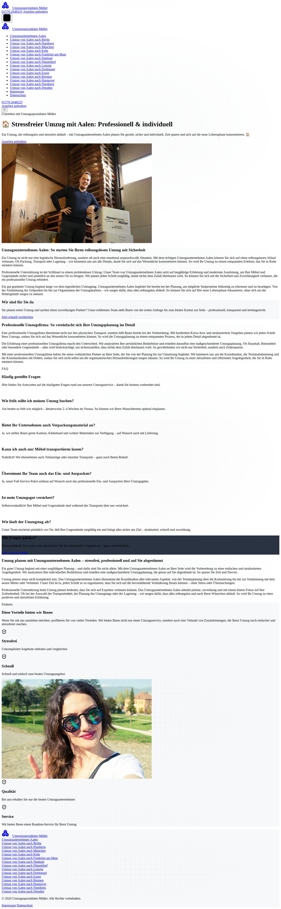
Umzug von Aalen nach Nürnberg (32, 84)
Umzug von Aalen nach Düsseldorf (33, 62)
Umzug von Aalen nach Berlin (30, 39)
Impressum (17, 91)
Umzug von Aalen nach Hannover (32, 80)
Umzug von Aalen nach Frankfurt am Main (38, 54)
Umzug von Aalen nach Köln (29, 50)
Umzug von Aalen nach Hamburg (32, 43)
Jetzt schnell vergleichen (17, 317)
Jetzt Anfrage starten (15, 552)
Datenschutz (18, 95)
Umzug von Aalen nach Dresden (31, 88)
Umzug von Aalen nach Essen (29, 73)
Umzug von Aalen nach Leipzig (30, 65)
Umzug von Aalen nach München (32, 47)
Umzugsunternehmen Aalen (28, 36)
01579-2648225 (12, 11)
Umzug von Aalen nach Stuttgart (31, 58)
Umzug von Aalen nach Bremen (31, 76)
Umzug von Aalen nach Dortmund (32, 69)
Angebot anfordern (35, 11)
